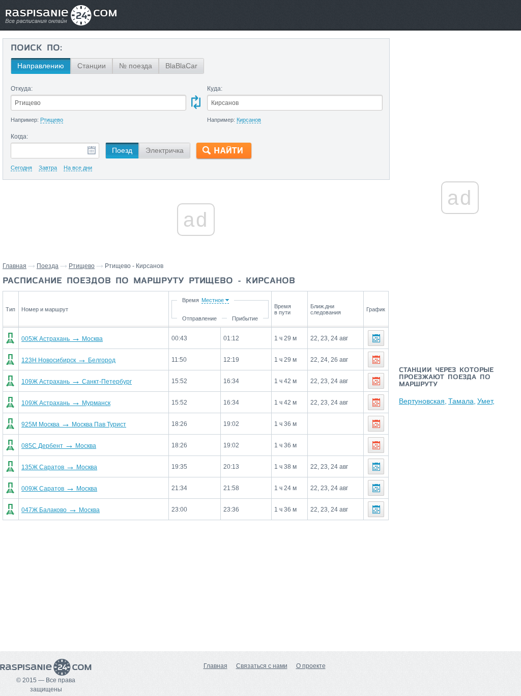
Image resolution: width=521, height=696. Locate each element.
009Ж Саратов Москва (59, 488)
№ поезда (135, 66)
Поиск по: (36, 48)
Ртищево (82, 266)
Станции (91, 66)
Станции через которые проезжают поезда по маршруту (446, 377)
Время (190, 300)
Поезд (122, 150)
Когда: (19, 136)
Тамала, (462, 401)
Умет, (486, 401)
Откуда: (22, 88)
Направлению (40, 66)
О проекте (311, 666)
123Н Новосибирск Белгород (68, 360)
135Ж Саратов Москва (59, 467)
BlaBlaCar (181, 66)
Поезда (48, 266)
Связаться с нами (261, 666)
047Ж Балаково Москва (60, 510)
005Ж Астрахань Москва (62, 338)
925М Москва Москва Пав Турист (73, 424)
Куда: (214, 88)
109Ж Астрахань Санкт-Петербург (76, 381)
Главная (14, 266)
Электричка (165, 150)
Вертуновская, (423, 401)
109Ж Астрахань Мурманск (65, 403)
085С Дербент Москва (58, 445)
